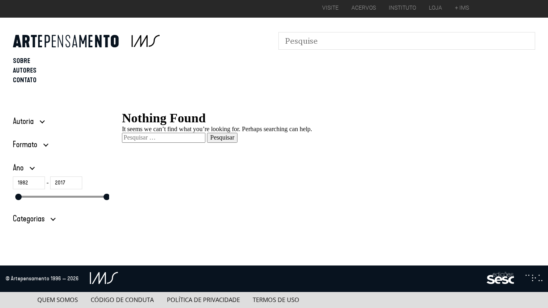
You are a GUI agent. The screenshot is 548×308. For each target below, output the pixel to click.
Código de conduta (122, 299)
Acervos (363, 7)
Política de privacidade (203, 299)
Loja (435, 7)
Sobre (21, 61)
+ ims (462, 7)
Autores (25, 70)
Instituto (402, 7)
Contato (25, 80)
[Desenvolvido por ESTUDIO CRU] (534, 278)
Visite (330, 7)
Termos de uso (276, 299)
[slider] (18, 197)
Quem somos (57, 299)
